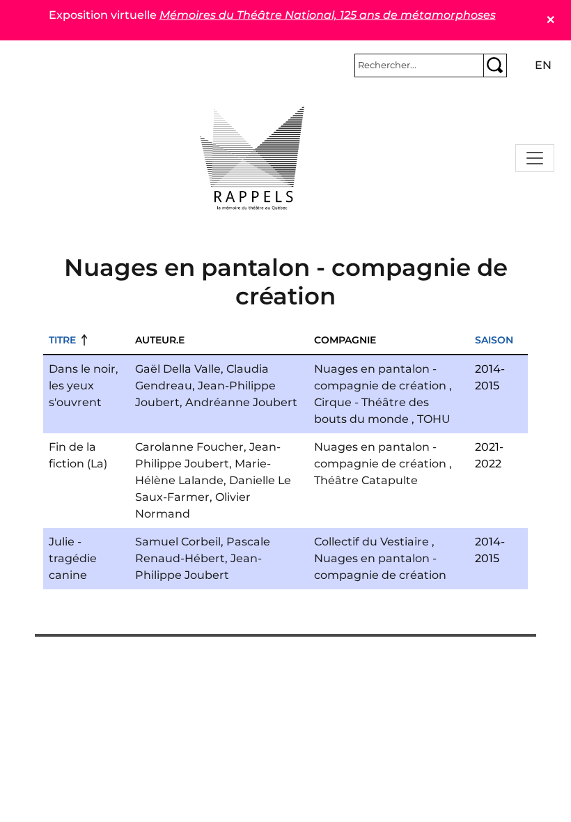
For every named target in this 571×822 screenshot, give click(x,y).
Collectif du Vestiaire (371, 541)
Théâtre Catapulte (366, 480)
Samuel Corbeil (178, 541)
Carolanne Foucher (189, 446)
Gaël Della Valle (178, 368)
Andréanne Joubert (241, 402)
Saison (494, 340)
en (543, 65)
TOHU (434, 419)
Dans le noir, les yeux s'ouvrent (83, 385)
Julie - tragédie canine (73, 558)
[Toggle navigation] (534, 158)
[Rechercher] (495, 65)
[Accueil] (252, 158)
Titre (62, 340)
